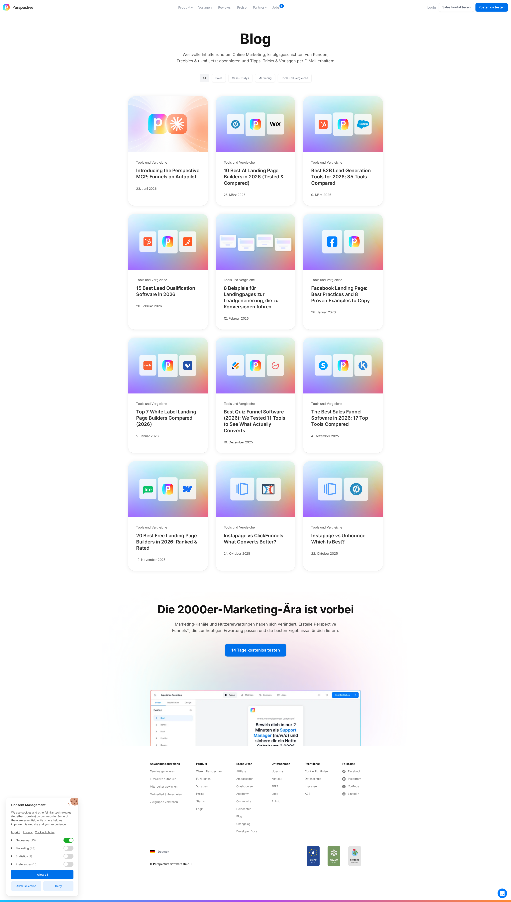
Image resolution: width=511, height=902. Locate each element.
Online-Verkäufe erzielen (166, 794)
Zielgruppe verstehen (164, 802)
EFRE (275, 786)
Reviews (224, 7)
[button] (185, 7)
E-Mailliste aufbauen (163, 779)
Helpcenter (243, 809)
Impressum (312, 786)
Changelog (243, 824)
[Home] (18, 7)
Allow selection (26, 886)
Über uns (277, 771)
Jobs (276, 7)
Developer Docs (246, 831)
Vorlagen (205, 7)
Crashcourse (244, 786)
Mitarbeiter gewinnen (163, 786)
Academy (242, 793)
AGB (307, 793)
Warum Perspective (209, 771)
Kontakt (277, 778)
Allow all (42, 874)
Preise (242, 7)
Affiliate (241, 771)
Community (243, 801)
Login (199, 809)
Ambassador (244, 778)
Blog (239, 816)
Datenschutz (313, 778)
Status (200, 801)
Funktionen (203, 778)
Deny (58, 886)
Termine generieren (162, 771)
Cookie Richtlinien (316, 771)
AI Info (276, 801)
